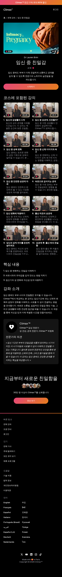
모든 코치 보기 (9, 456)
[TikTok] (40, 554)
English (6, 502)
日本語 (25, 512)
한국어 (25, 517)
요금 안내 (7, 429)
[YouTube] (26, 554)
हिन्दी (23, 507)
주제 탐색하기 (9, 451)
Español (7, 512)
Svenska (26, 537)
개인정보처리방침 (10, 485)
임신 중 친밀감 (24, 18)
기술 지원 (7, 476)
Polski (25, 532)
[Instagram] (36, 554)
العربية (6, 527)
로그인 (56, 9)
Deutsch (7, 537)
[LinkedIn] (31, 554)
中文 (24, 502)
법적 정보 (7, 480)
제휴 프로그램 (9, 461)
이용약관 (7, 490)
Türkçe (25, 527)
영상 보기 (31, 401)
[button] (16, 116)
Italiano (6, 517)
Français (7, 507)
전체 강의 (11, 18)
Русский (26, 522)
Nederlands (8, 542)
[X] (21, 554)
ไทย (24, 542)
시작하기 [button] (31, 87)
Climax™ (25, 323)
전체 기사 (7, 446)
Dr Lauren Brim (31, 57)
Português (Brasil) (11, 522)
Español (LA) (9, 532)
